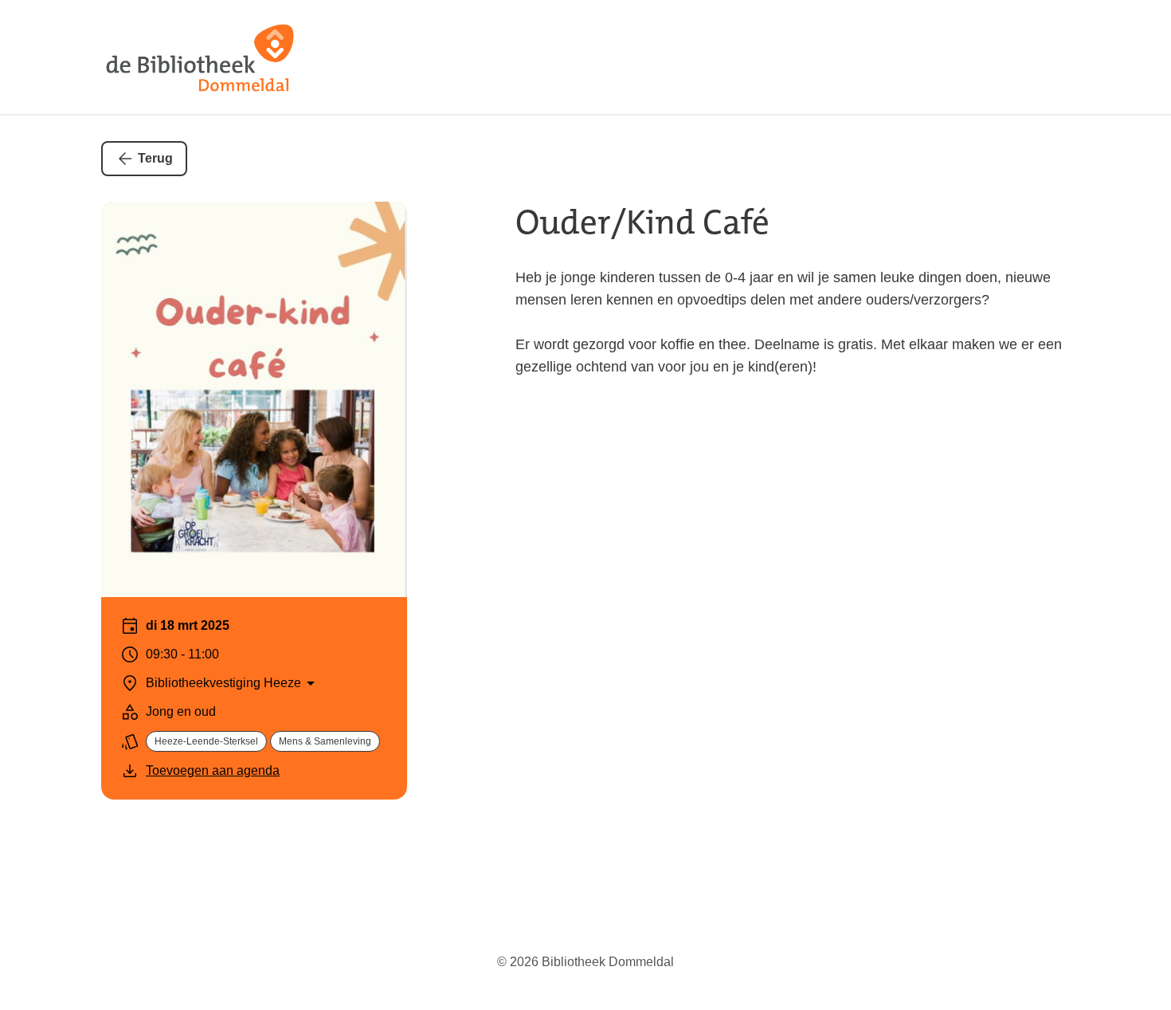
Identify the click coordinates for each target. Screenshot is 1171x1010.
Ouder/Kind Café (642, 222)
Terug (155, 158)
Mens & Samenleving (325, 741)
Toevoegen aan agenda (213, 770)
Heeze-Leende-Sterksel (206, 741)
